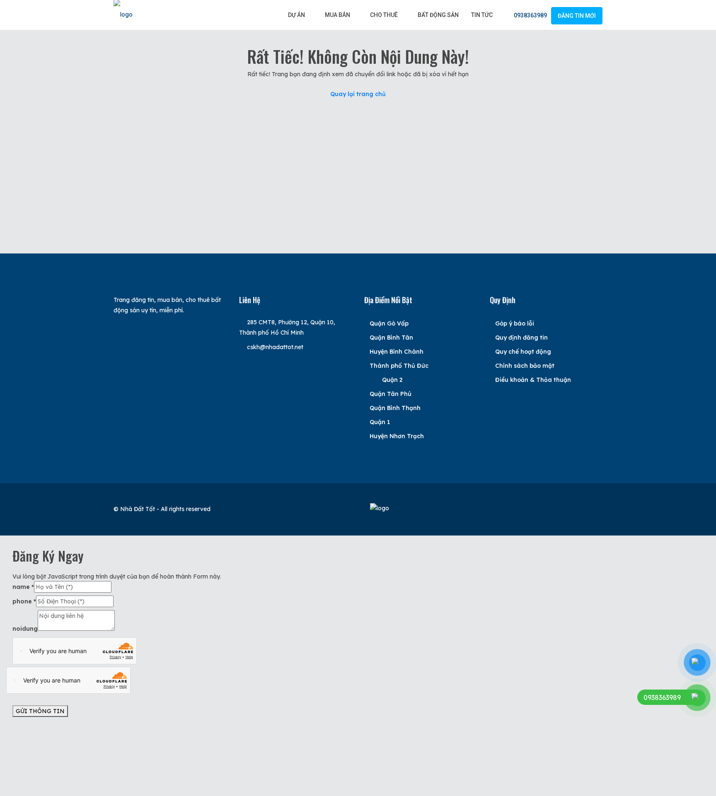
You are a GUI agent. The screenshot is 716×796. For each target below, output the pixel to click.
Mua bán (337, 15)
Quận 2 (392, 380)
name (23, 587)
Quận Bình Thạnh (395, 408)
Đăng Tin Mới (577, 15)
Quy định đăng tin (521, 337)
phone (24, 601)
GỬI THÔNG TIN (40, 711)
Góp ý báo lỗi (514, 323)
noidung (25, 628)
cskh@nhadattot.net (275, 347)
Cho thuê (384, 15)
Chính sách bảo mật (524, 365)
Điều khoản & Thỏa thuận (533, 380)
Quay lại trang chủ (358, 94)
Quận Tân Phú (390, 394)
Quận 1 (380, 422)
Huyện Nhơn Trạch (397, 436)
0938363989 (530, 15)
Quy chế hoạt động (523, 351)
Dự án (296, 15)
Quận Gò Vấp (389, 323)
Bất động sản (438, 15)
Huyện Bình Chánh (396, 351)
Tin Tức (482, 15)
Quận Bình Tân (391, 337)
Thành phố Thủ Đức (399, 365)
